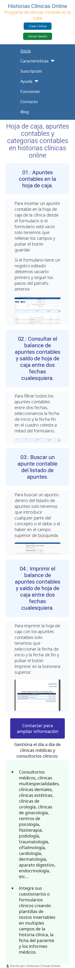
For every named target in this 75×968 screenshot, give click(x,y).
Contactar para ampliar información (37, 728)
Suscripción (31, 71)
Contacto (29, 101)
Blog (24, 112)
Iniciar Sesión (37, 36)
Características (34, 61)
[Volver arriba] (68, 961)
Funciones (30, 91)
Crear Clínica (37, 26)
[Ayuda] (35, 81)
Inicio (25, 51)
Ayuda (26, 81)
